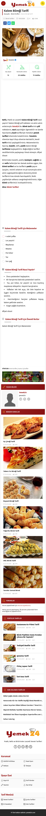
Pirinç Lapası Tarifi (24, 666)
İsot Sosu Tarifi (23, 677)
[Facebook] (15, 746)
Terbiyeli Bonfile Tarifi (26, 645)
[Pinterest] (26, 746)
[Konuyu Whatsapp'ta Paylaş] (13, 23)
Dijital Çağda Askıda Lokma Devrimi (16, 696)
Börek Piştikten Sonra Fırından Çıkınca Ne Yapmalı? (29, 636)
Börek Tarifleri (15, 14)
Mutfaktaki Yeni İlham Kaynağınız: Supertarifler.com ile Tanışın (23, 714)
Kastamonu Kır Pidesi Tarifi (28, 624)
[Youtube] (23, 746)
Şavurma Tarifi (23, 656)
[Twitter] (19, 746)
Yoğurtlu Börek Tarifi (11, 531)
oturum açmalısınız (24, 605)
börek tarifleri (13, 368)
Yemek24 (12, 60)
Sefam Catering (9, 719)
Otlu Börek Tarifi (9, 561)
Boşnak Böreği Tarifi (11, 501)
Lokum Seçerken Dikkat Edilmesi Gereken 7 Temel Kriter (23, 705)
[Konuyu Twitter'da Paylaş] (9, 23)
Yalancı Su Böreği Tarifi (12, 471)
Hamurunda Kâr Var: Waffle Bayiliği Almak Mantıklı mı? (23, 701)
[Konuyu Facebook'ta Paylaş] (5, 23)
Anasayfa (7, 14)
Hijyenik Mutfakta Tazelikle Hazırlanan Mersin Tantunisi (23, 710)
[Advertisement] (23, 98)
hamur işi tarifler (23, 368)
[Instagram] (30, 746)
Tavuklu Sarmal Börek (11, 590)
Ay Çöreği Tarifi (9, 441)
